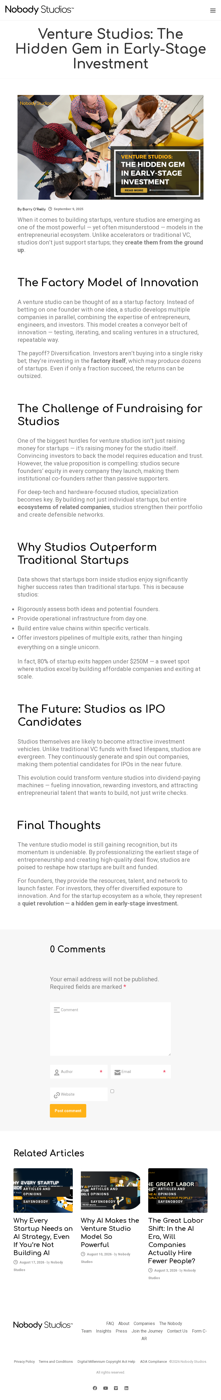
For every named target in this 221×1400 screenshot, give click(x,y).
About (123, 1323)
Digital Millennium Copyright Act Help (106, 1362)
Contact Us (177, 1331)
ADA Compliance (153, 1362)
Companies (144, 1323)
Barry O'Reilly (34, 209)
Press (121, 1331)
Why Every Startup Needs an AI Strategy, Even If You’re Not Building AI (43, 1237)
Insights (103, 1331)
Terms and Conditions (56, 1362)
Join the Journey (147, 1331)
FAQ (110, 1323)
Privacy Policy (24, 1362)
